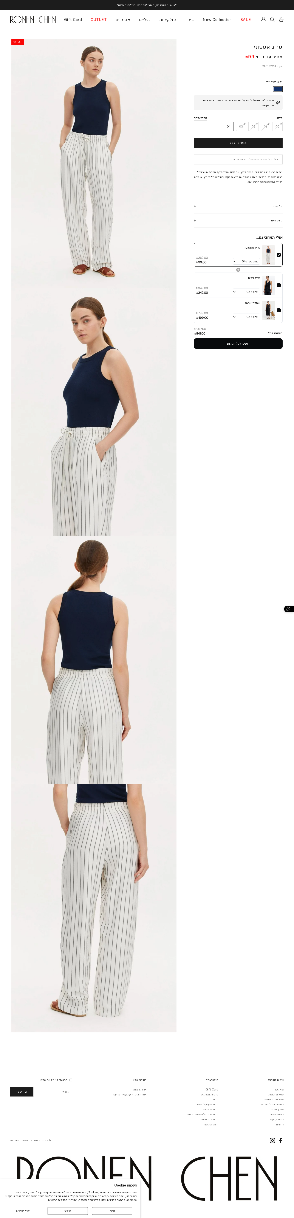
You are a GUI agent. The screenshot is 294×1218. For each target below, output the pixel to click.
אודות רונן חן (140, 1089)
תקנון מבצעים (210, 1109)
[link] (268, 255)
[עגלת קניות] (281, 19)
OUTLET (99, 20)
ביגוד (189, 19)
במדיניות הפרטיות (57, 1200)
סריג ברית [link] (254, 278)
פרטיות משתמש (209, 1094)
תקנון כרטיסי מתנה (208, 1119)
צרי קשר (279, 1089)
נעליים (145, 19)
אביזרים (123, 19)
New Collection (217, 20)
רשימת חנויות (276, 1114)
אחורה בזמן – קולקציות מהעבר (129, 1094)
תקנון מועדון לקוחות (207, 1104)
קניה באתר (212, 1080)
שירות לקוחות (276, 1080)
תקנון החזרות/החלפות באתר (202, 1114)
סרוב (112, 1211)
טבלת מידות (200, 118)
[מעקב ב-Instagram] (272, 1140)
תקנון (215, 1099)
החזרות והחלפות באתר (271, 1104)
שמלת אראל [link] (252, 303)
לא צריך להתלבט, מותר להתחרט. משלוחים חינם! (147, 5)
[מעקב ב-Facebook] (280, 1140)
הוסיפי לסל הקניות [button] (238, 344)
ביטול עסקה (277, 1119)
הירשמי (22, 1091)
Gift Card (73, 20)
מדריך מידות (277, 1109)
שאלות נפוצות (276, 1094)
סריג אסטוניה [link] (252, 248)
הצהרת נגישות (210, 1124)
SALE (245, 20)
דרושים (280, 1124)
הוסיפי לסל (238, 143)
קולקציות (167, 19)
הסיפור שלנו (140, 1080)
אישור (68, 1211)
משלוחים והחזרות (274, 1099)
